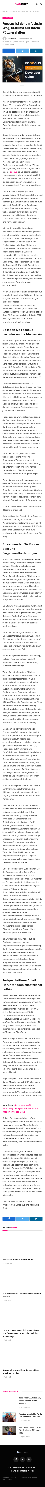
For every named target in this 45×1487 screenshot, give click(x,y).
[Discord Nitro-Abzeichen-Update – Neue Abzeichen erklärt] (22, 1355)
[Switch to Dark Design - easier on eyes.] (37, 4)
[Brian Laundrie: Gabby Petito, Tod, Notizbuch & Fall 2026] (9, 1417)
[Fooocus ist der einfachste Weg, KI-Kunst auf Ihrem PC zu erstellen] (22, 69)
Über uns (30, 1467)
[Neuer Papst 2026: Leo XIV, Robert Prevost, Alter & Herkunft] (9, 1401)
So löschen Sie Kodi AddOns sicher (18, 1259)
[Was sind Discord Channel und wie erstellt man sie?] (22, 1279)
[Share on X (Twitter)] (22, 51)
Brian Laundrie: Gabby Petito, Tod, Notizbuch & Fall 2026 (30, 1415)
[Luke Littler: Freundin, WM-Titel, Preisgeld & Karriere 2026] (9, 1430)
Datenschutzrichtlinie (22, 1471)
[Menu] (4, 4)
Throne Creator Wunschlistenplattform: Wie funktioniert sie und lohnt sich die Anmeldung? (20, 1333)
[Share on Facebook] (8, 51)
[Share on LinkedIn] (36, 51)
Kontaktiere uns (16, 1467)
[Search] (41, 4)
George (13, 38)
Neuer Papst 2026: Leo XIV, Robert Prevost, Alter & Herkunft (29, 1400)
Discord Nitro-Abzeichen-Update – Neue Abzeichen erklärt (20, 1372)
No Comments (33, 42)
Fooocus (13, 172)
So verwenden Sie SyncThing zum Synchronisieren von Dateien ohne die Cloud (20, 1108)
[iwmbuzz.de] (22, 4)
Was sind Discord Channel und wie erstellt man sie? (21, 1295)
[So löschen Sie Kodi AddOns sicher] (22, 1245)
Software (8, 18)
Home (4, 11)
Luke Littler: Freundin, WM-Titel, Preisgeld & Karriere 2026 (29, 1430)
